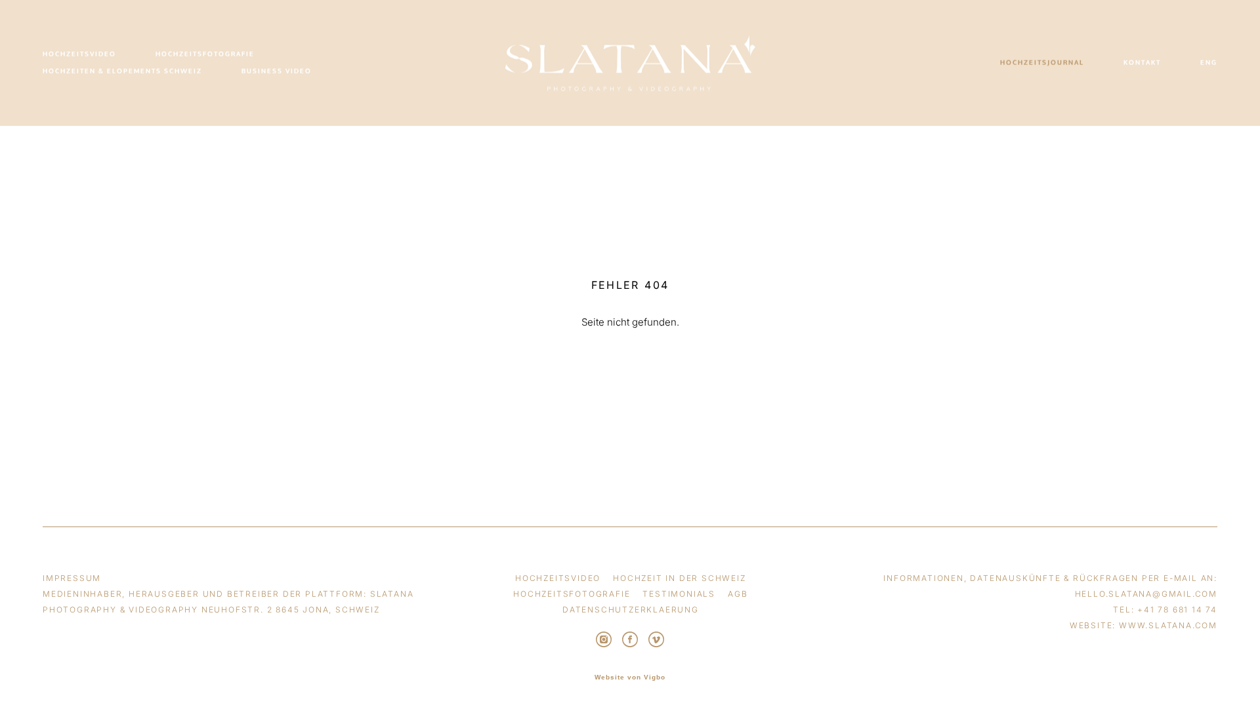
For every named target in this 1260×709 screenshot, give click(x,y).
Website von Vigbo (630, 677)
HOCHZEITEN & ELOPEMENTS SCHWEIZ (122, 71)
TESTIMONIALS (678, 594)
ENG (1208, 63)
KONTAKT (1142, 63)
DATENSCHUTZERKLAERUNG (630, 609)
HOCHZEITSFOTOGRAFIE (205, 54)
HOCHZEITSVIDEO (79, 54)
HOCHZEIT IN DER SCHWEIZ (679, 578)
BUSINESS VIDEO (277, 71)
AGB (737, 594)
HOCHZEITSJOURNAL (1042, 63)
